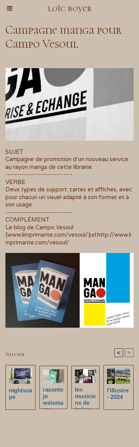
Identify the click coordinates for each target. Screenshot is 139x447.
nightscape (20, 393)
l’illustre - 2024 (118, 393)
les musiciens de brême (85, 396)
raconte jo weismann (53, 396)
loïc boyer (69, 8)
